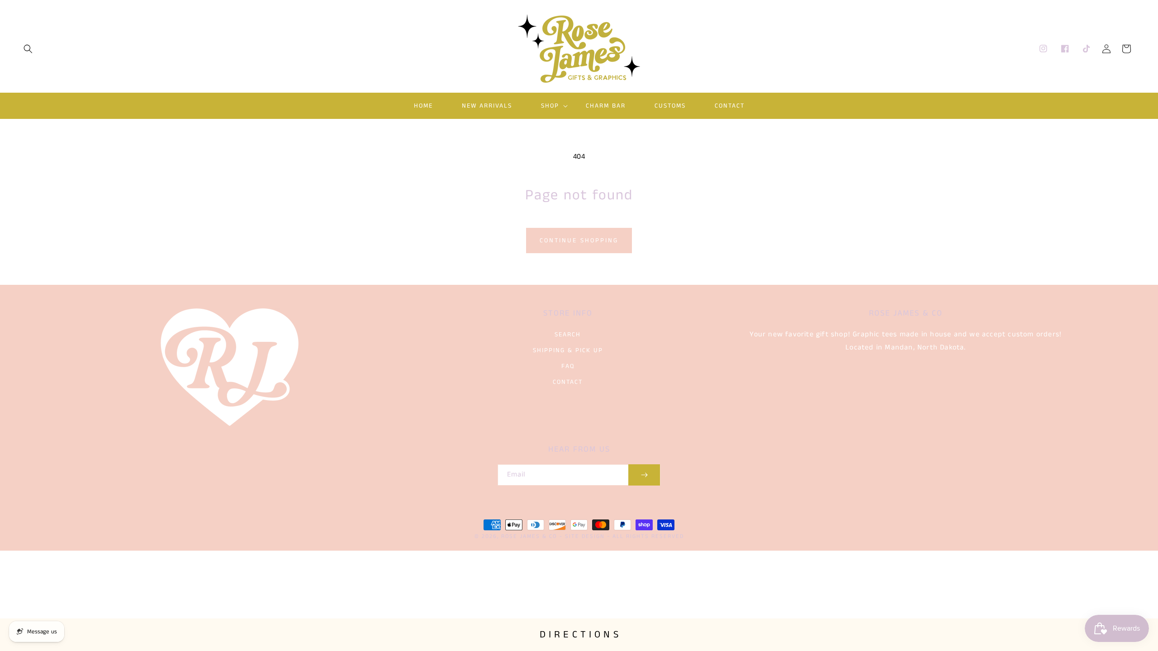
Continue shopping (579, 240)
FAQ (567, 366)
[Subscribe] (644, 475)
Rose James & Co (529, 536)
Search (568, 334)
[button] (28, 49)
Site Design (585, 536)
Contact (568, 382)
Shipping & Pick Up (568, 350)
